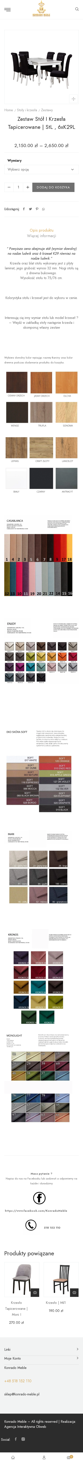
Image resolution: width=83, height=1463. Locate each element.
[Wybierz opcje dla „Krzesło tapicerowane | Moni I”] (35, 1292)
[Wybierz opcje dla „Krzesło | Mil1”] (74, 1292)
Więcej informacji (41, 236)
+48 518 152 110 (17, 1381)
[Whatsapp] (43, 209)
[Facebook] (23, 209)
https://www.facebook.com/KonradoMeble (36, 1211)
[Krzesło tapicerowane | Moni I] (21, 1279)
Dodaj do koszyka (53, 187)
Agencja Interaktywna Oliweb (25, 1426)
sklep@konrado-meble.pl (21, 1394)
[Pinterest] (37, 209)
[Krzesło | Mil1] (61, 1279)
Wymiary (14, 161)
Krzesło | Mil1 (56, 1302)
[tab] (41, 230)
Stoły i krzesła (27, 110)
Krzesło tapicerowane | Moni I (16, 1308)
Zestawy (47, 110)
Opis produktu (41, 230)
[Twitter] (30, 209)
